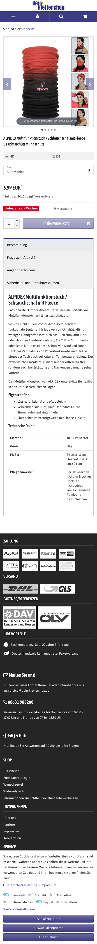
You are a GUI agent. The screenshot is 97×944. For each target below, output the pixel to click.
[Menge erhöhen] (17, 221)
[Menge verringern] (17, 226)
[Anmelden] (37, 16)
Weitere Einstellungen (19, 909)
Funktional (71, 902)
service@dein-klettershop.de (28, 690)
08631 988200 (20, 702)
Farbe (9, 167)
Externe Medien (22, 902)
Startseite (28, 29)
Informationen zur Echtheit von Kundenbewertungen (40, 798)
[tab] (48, 244)
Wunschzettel (13, 784)
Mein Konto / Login (16, 778)
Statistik (40, 895)
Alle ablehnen (48, 937)
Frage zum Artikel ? (21, 257)
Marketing (64, 895)
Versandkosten (44, 196)
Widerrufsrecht (14, 791)
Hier (6, 745)
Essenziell (18, 895)
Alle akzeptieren (48, 919)
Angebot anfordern (21, 270)
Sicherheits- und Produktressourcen (33, 283)
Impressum (11, 831)
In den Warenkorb (56, 223)
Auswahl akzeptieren (48, 928)
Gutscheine (11, 771)
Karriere (9, 824)
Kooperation (12, 838)
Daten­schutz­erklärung (21, 885)
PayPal (48, 902)
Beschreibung (17, 245)
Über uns (9, 818)
